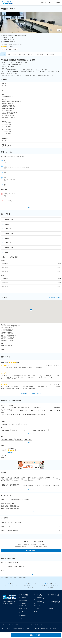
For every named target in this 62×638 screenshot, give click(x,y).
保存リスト (44, 2)
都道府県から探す (23, 605)
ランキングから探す (23, 608)
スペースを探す (22, 597)
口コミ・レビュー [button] (40, 54)
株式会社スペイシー (12, 448)
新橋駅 (15, 577)
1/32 (59, 30)
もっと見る (30, 207)
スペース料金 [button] (22, 54)
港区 (11, 577)
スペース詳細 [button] (50, 54)
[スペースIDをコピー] (6, 458)
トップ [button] (3, 54)
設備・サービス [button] (12, 54)
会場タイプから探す (23, 600)
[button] (31, 22)
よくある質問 (22, 615)
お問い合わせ (31, 550)
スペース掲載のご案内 (38, 598)
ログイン (51, 2)
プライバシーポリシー (24, 625)
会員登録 (58, 2)
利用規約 (21, 618)
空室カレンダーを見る (36, 635)
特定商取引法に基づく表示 (36, 625)
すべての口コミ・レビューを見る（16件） (30, 393)
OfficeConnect (51, 598)
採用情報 (16, 625)
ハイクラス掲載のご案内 (38, 602)
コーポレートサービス (23, 612)
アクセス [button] (30, 54)
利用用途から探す (23, 603)
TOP (2, 577)
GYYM (49, 605)
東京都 (6, 577)
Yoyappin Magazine (52, 612)
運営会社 (11, 625)
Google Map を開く (55, 297)
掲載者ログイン (37, 605)
